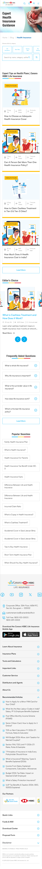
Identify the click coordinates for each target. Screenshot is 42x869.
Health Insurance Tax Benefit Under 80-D (20, 467)
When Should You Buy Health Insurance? (21, 563)
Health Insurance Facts (13, 477)
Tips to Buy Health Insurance (16, 547)
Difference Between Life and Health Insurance (18, 486)
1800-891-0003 (13, 620)
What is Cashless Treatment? (16, 522)
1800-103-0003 (21, 617)
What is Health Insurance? (15, 450)
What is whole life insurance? (16, 365)
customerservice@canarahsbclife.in (20, 613)
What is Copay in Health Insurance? (18, 514)
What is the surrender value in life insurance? (18, 387)
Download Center (10, 828)
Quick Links (7, 815)
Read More (7, 333)
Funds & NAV (8, 822)
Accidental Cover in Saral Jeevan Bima (19, 530)
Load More (21, 270)
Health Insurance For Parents (16, 458)
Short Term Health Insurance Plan (18, 555)
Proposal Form (8, 835)
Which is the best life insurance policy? (17, 410)
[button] (18, 339)
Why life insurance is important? (18, 375)
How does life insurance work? (17, 399)
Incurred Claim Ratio (12, 506)
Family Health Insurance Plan (16, 442)
